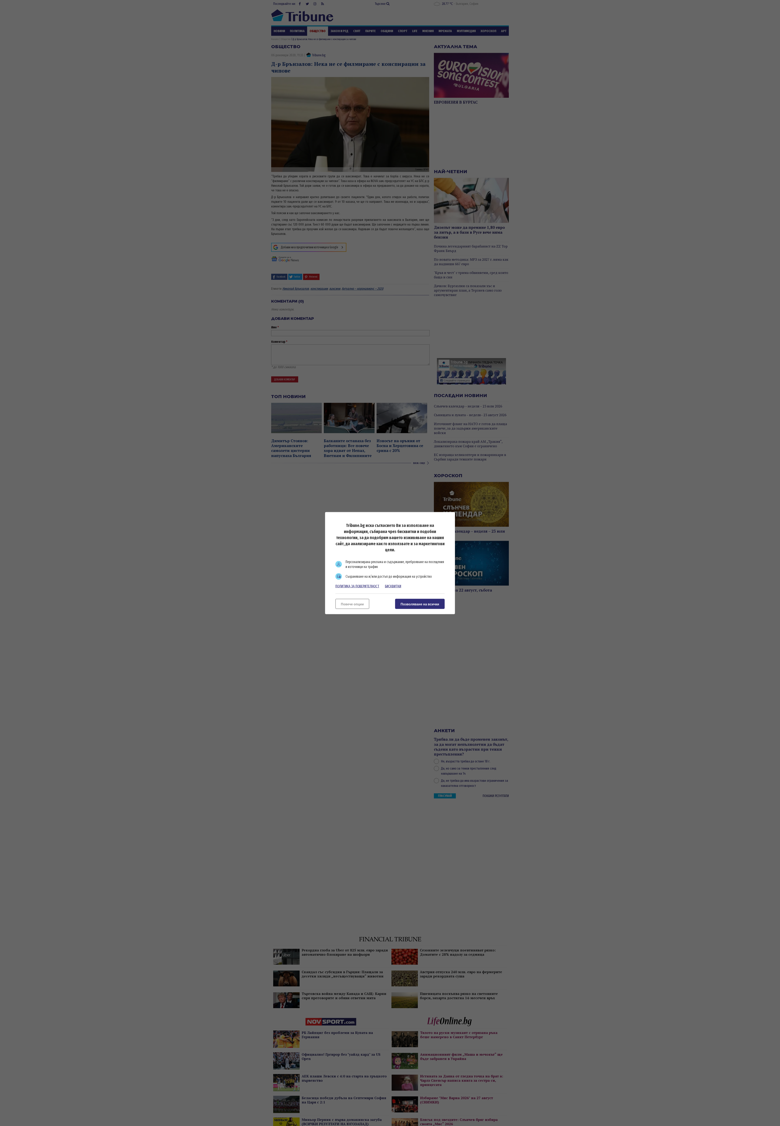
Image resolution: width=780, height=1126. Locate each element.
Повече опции (352, 604)
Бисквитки (393, 586)
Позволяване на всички (420, 604)
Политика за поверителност (357, 586)
